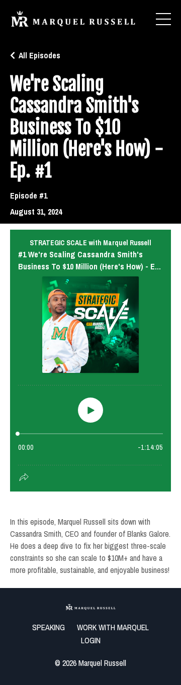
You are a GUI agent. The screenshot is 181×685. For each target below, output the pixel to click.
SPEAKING (48, 627)
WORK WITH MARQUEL (113, 627)
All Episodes (39, 55)
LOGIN (91, 640)
